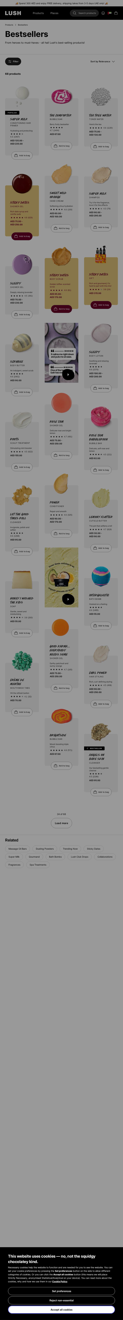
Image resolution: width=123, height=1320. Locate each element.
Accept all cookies (61, 1309)
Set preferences (61, 1291)
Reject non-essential (61, 1300)
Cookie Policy (59, 1281)
